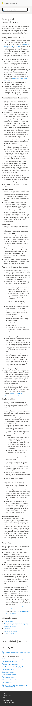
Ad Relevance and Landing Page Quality (14, 667)
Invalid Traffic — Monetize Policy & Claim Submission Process (15, 685)
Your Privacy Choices (7, 700)
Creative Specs (7, 682)
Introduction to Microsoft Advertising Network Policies (16, 653)
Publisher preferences (10, 626)
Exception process (9, 621)
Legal (4, 697)
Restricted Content (8, 672)
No (26, 641)
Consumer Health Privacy (8, 702)
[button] (28, 10)
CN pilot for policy (9, 633)
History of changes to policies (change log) (16, 624)
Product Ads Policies (9, 677)
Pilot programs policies (10, 631)
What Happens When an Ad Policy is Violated (16, 659)
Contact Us (5, 693)
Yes (20, 641)
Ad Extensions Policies (9, 674)
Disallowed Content (8, 669)
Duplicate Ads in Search (10, 661)
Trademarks (5, 699)
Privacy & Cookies (6, 695)
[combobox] (14, 9)
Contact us (7, 628)
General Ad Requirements (10, 664)
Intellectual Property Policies (11, 680)
